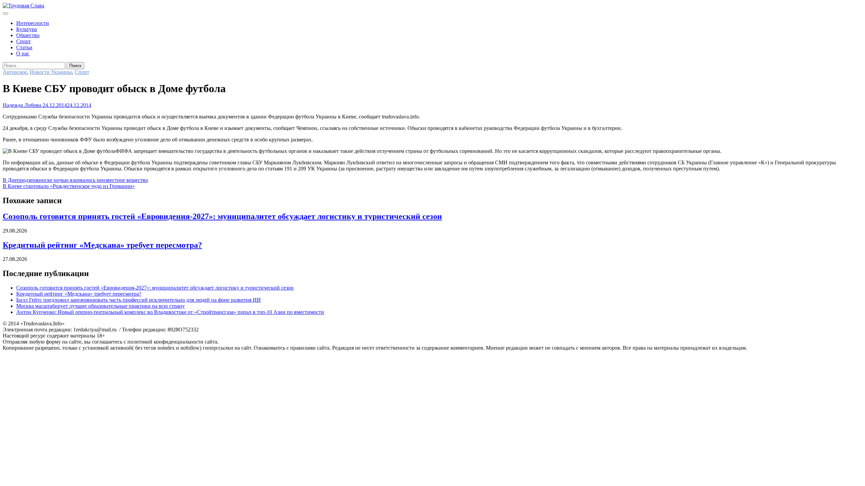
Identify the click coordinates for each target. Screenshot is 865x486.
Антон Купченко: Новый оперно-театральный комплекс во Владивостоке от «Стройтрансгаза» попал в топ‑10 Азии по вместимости (170, 312)
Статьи (24, 47)
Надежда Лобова (22, 105)
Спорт (23, 41)
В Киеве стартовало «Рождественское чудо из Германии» (69, 186)
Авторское (15, 72)
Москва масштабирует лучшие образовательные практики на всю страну (100, 306)
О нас (22, 53)
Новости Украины (51, 72)
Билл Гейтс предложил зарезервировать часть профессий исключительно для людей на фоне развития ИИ (138, 300)
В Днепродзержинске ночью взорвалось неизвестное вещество (75, 180)
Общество (28, 35)
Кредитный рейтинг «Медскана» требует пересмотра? (102, 245)
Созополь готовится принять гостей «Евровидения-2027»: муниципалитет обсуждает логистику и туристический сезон (222, 216)
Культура (26, 29)
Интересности (32, 23)
